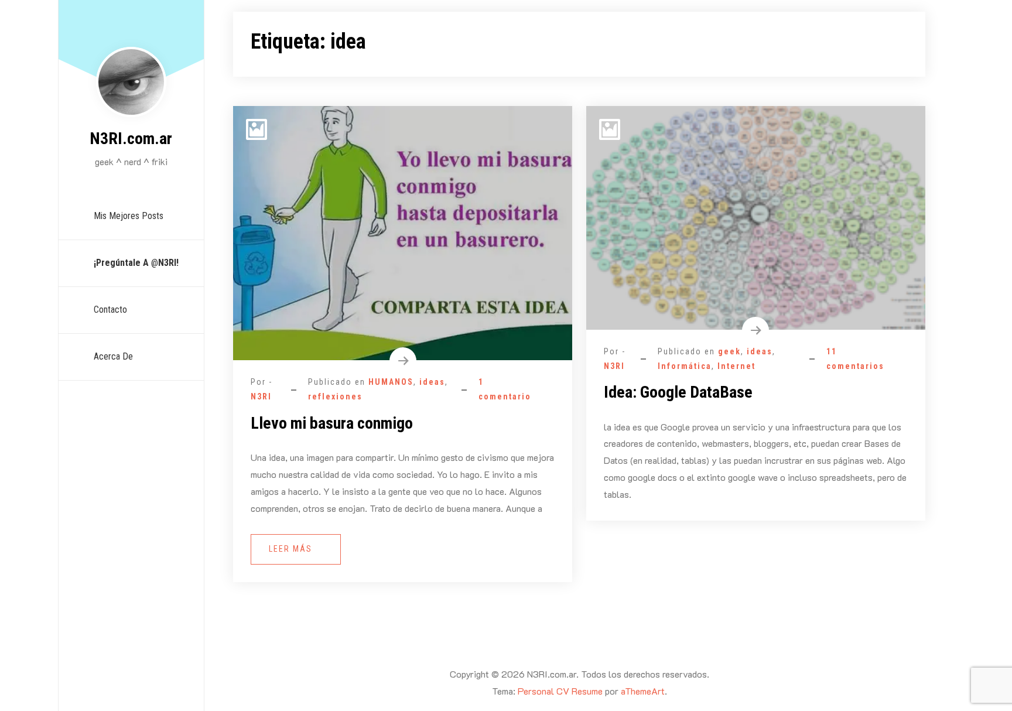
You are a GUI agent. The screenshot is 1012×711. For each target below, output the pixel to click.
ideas (432, 382)
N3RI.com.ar (131, 138)
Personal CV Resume (560, 691)
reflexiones (335, 396)
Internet (736, 366)
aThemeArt (643, 691)
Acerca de (113, 356)
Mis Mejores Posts (128, 215)
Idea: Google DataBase (678, 392)
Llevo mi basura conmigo (332, 423)
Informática (685, 366)
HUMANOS (390, 382)
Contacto (110, 309)
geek (729, 351)
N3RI (261, 396)
